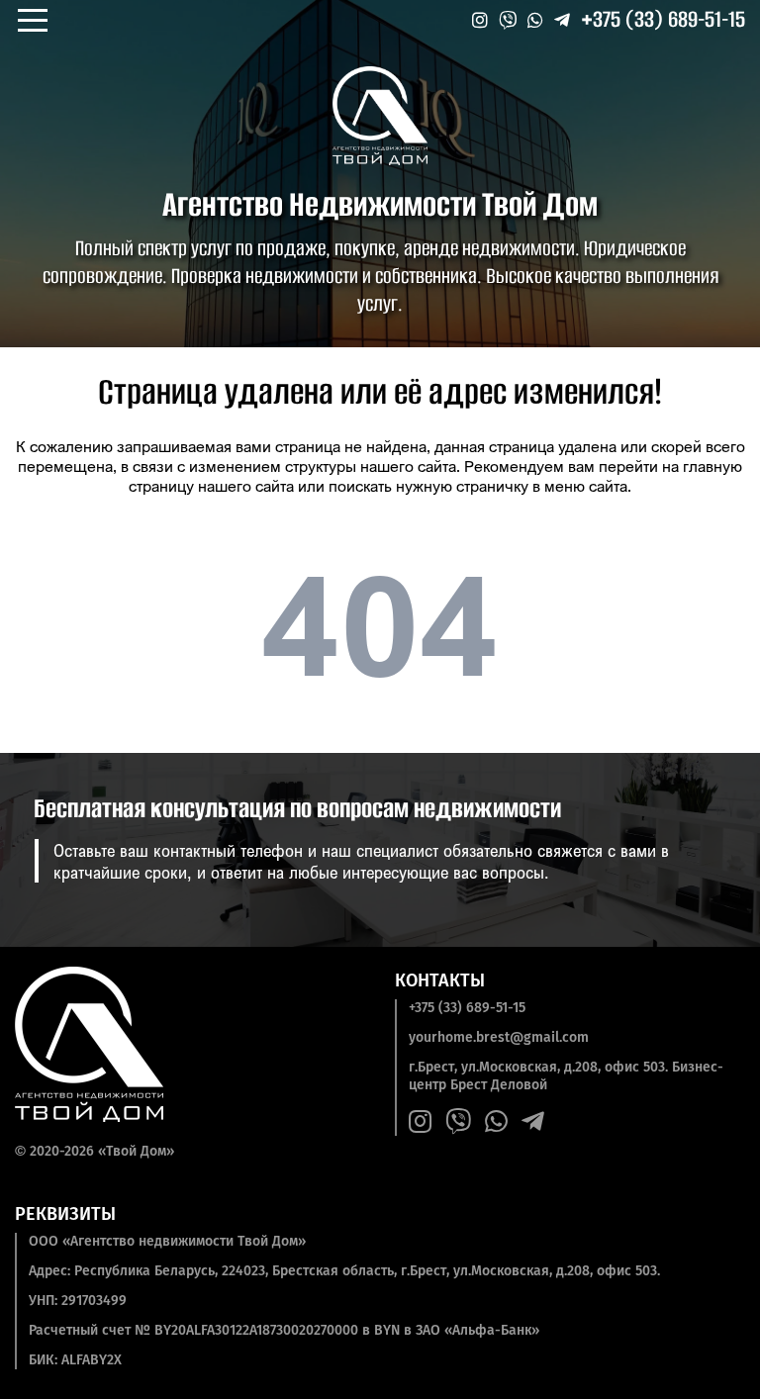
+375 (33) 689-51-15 (663, 19)
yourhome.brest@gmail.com (499, 1037)
